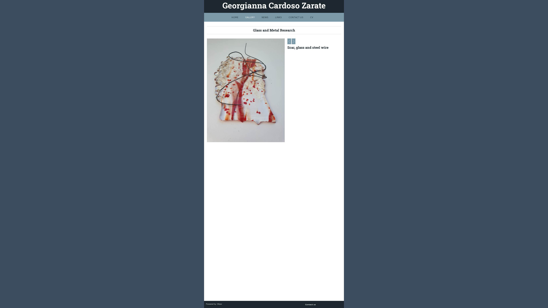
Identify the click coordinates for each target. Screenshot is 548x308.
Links (278, 17)
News (265, 17)
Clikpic (219, 304)
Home (234, 17)
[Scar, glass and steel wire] (246, 90)
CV (311, 17)
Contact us (296, 17)
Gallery (250, 17)
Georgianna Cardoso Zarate (274, 5)
